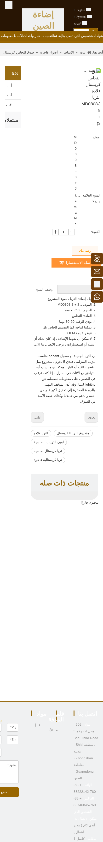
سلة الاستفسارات (78, 264)
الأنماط (8, 95)
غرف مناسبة (8, 104)
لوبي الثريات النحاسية (49, 442)
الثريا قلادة (41, 433)
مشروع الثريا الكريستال (73, 433)
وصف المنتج (44, 289)
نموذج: (96, 137)
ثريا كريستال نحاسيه (48, 451)
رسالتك (85, 251)
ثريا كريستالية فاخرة (48, 460)
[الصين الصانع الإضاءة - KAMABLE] (8, 5)
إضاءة (8, 85)
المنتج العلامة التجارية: (90, 198)
